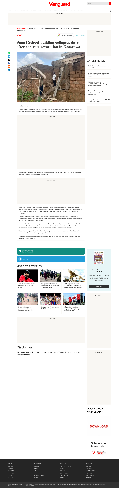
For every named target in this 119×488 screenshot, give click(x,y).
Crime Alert (11, 470)
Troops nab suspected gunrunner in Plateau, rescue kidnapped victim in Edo (98, 92)
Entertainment (38, 463)
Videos (88, 472)
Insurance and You (39, 475)
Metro (40, 11)
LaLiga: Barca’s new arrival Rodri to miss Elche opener (99, 100)
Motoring (62, 470)
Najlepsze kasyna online (86, 484)
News (16, 11)
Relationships (64, 474)
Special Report (64, 475)
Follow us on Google (66, 35)
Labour (62, 465)
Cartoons (89, 468)
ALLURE (80, 11)
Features (36, 466)
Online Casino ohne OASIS (62, 484)
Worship (88, 477)
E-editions (24, 11)
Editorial (64, 11)
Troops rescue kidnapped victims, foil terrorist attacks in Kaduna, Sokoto (98, 75)
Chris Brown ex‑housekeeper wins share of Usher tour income (98, 66)
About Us (31, 484)
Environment (37, 465)
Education (11, 475)
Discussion (11, 474)
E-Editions (10, 477)
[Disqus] (51, 380)
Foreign (36, 468)
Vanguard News (59, 4)
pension (36, 477)
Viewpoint (89, 474)
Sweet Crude (89, 463)
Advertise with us (38, 484)
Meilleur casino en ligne (74, 484)
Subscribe (99, 286)
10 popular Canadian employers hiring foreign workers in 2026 (72, 308)
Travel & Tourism (90, 470)
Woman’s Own (90, 475)
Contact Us (45, 484)
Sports (56, 11)
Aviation (10, 465)
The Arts (88, 466)
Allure (10, 463)
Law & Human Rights (65, 466)
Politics (33, 11)
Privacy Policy (52, 484)
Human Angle (37, 474)
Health (36, 470)
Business (48, 11)
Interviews (63, 463)
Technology (89, 465)
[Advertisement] (51, 142)
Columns (72, 11)
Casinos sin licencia (29, 485)
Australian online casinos (98, 484)
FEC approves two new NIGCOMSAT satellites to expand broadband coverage (98, 83)
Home (9, 11)
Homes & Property (39, 472)
